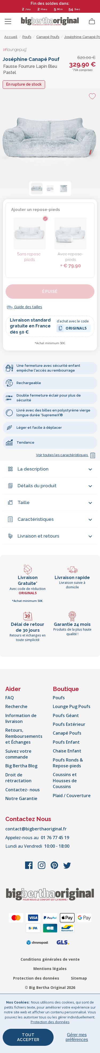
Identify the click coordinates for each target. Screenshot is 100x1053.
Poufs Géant (66, 715)
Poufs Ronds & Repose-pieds (68, 763)
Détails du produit (37, 485)
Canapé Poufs (67, 733)
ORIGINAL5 (76, 329)
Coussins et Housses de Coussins (65, 780)
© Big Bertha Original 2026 (50, 987)
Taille (24, 502)
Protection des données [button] (50, 1021)
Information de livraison (21, 718)
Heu (44, 9)
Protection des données (36, 978)
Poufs (59, 698)
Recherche (16, 706)
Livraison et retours (38, 536)
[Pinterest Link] (55, 868)
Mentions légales (50, 968)
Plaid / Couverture (72, 795)
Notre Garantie (21, 798)
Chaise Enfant (67, 751)
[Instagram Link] (42, 868)
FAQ (9, 698)
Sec (77, 9)
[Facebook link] (29, 868)
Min (60, 9)
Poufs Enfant (66, 742)
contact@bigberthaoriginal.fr (36, 829)
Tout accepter (28, 1037)
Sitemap (79, 978)
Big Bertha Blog (21, 766)
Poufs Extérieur (69, 724)
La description (33, 469)
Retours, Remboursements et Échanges (23, 736)
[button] (37, 188)
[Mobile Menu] (8, 21)
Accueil (10, 37)
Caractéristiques (36, 519)
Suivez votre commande (18, 754)
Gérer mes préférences (77, 1037)
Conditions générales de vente (50, 959)
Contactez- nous (22, 790)
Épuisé (50, 291)
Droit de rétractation (18, 778)
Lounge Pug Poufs (71, 706)
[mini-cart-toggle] (92, 21)
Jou (28, 9)
